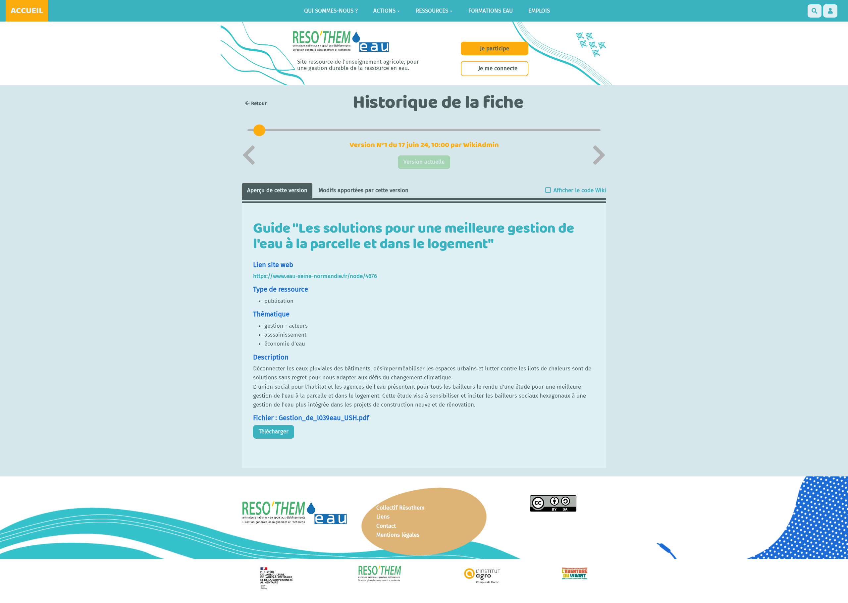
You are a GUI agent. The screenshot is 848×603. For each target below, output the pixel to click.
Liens (383, 516)
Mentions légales (397, 534)
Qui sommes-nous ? (331, 10)
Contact (386, 525)
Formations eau (490, 10)
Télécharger (274, 431)
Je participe (494, 48)
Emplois (539, 10)
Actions (384, 10)
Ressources (432, 10)
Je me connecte (497, 68)
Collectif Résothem (400, 507)
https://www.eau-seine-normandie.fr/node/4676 (315, 276)
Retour (259, 103)
